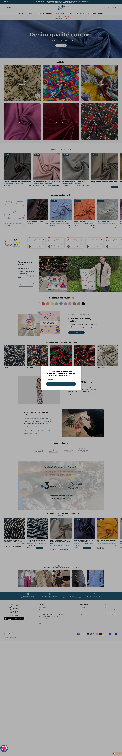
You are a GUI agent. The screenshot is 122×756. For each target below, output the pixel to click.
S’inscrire (61, 384)
